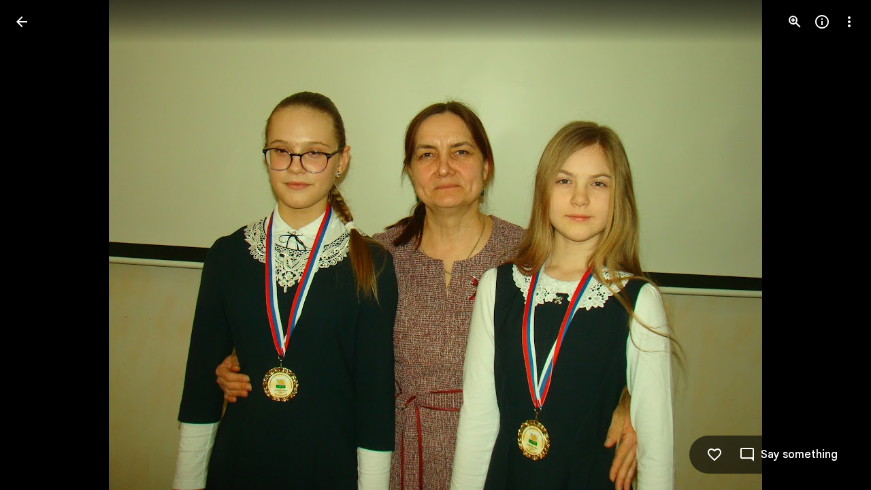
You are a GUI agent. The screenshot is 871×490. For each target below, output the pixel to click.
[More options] (849, 21)
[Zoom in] (794, 21)
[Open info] (822, 21)
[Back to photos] (21, 21)
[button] (38, 245)
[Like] (714, 454)
